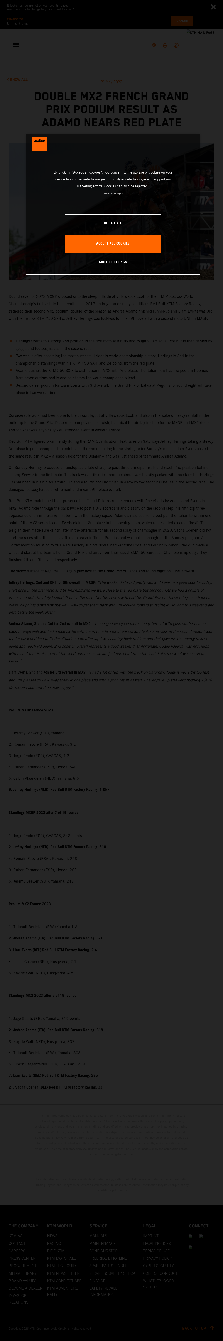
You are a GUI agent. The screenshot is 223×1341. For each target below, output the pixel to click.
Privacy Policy (109, 193)
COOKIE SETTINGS (113, 262)
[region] (113, 204)
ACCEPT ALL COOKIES (113, 243)
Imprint (120, 193)
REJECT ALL (113, 223)
